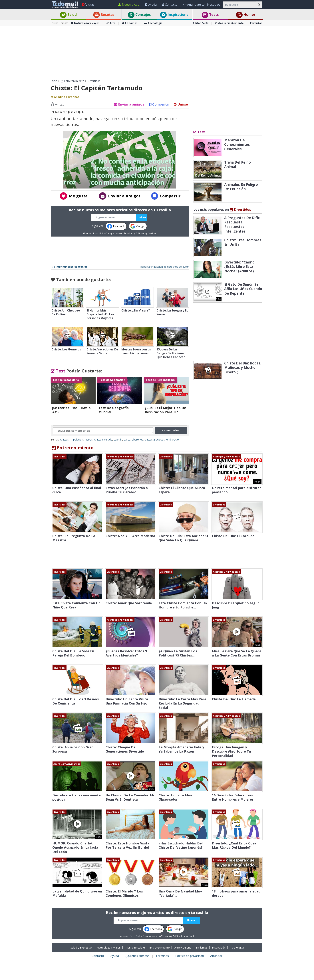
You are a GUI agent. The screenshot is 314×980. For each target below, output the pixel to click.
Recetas (107, 14)
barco (127, 439)
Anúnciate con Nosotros (203, 5)
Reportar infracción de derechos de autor (164, 266)
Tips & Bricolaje (135, 947)
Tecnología (155, 23)
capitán (118, 439)
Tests (213, 14)
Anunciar (216, 956)
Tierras (88, 439)
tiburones (137, 439)
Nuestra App (130, 5)
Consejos (142, 14)
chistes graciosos (154, 439)
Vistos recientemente (229, 23)
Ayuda (152, 5)
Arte (112, 23)
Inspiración (219, 947)
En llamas (131, 23)
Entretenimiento (73, 81)
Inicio (54, 81)
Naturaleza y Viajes (87, 23)
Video (89, 4)
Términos (128, 233)
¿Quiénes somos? (137, 956)
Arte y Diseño (182, 947)
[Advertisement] (157, 53)
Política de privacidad (146, 233)
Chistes (64, 439)
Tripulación (76, 439)
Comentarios (170, 430)
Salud (72, 14)
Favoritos (256, 23)
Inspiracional (178, 14)
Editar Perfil (200, 23)
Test (60, 371)
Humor (249, 14)
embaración (173, 439)
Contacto (171, 5)
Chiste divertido (103, 439)
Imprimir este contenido (72, 266)
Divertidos (94, 81)
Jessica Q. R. (76, 112)
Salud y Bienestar (81, 947)
